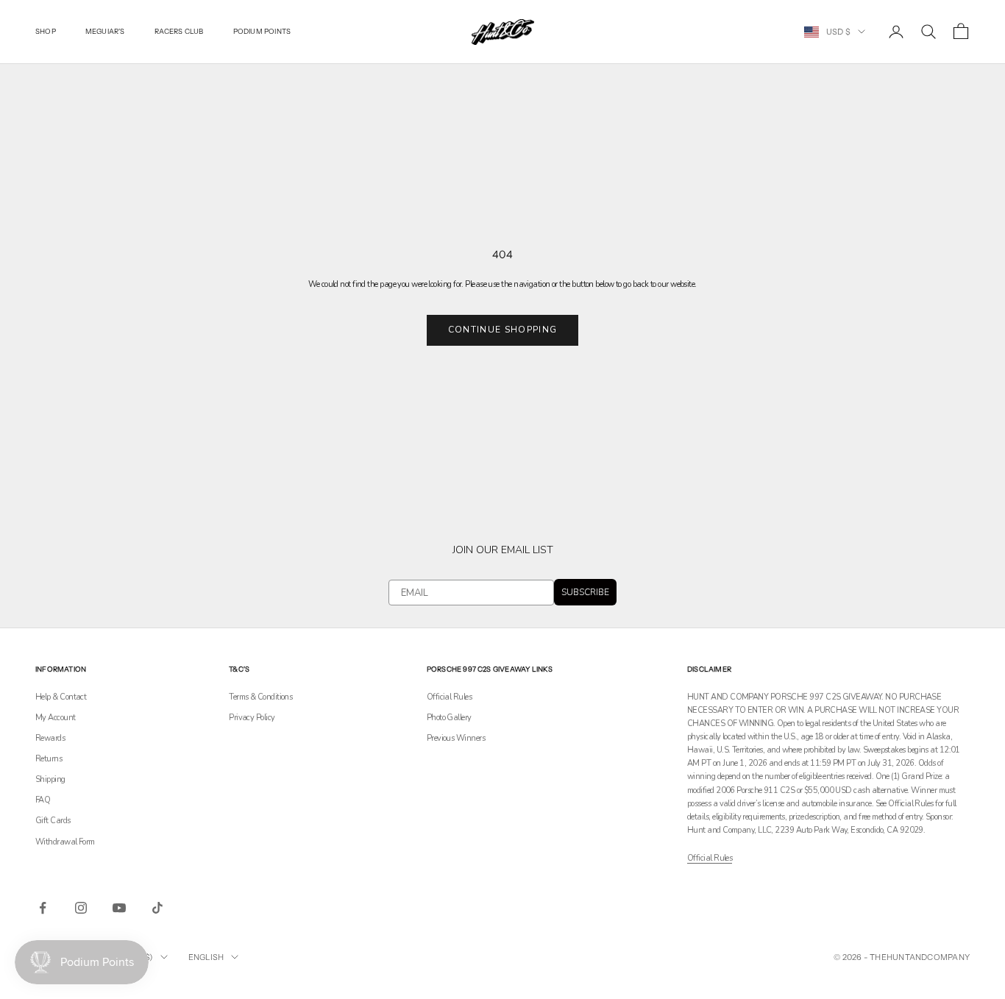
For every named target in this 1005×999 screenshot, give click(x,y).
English (206, 957)
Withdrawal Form (65, 841)
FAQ (42, 800)
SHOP (45, 31)
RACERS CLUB (179, 31)
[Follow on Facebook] (42, 907)
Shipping (50, 779)
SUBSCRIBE (585, 592)
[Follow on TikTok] (157, 907)
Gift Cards (53, 820)
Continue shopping (502, 329)
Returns (48, 758)
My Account (55, 717)
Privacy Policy (251, 717)
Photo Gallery (449, 717)
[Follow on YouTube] (119, 907)
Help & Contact (60, 697)
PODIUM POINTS (262, 31)
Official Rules (449, 697)
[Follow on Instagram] (81, 907)
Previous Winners (456, 738)
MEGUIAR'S (105, 31)
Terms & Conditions (260, 697)
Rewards (50, 738)
